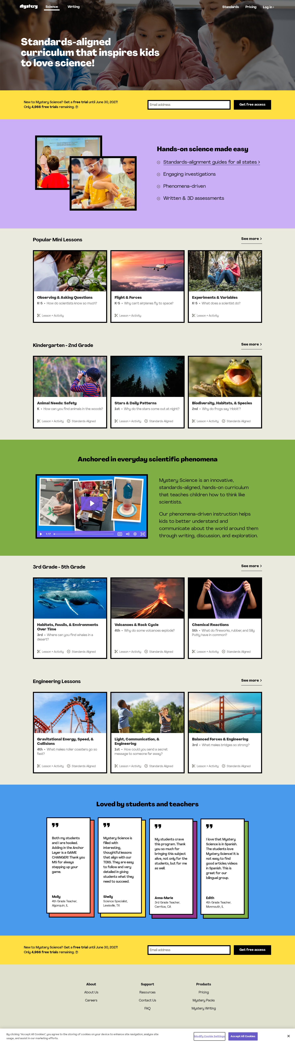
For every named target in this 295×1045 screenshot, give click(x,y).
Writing (74, 7)
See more (250, 239)
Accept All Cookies (243, 1036)
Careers (91, 1000)
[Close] (288, 1036)
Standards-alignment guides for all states (210, 162)
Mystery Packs (204, 1000)
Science (52, 7)
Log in (268, 7)
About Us (91, 992)
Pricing (250, 7)
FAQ (147, 1008)
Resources (147, 992)
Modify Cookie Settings (209, 1036)
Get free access (252, 104)
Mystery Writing (204, 1008)
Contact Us (147, 1000)
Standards (230, 7)
